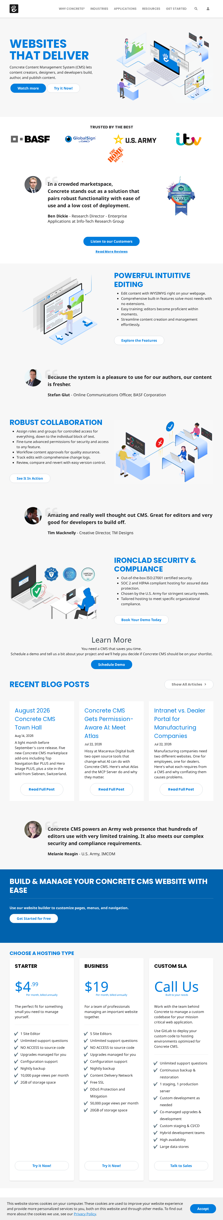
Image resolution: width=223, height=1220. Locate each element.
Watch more (28, 88)
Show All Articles (187, 684)
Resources (151, 9)
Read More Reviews (112, 251)
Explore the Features (139, 340)
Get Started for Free (34, 918)
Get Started (176, 9)
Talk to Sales (181, 1165)
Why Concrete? (72, 9)
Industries (99, 9)
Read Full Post (42, 789)
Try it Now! (63, 88)
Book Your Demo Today (141, 619)
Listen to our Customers (111, 241)
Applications (125, 9)
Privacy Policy (85, 1214)
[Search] (196, 9)
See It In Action (30, 478)
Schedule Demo (111, 664)
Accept (203, 1208)
